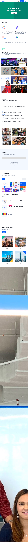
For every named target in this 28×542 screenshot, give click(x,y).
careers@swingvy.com (15, 165)
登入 (18, 1)
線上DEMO (22, 1)
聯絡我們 (4, 232)
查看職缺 (14, 13)
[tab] (3, 179)
